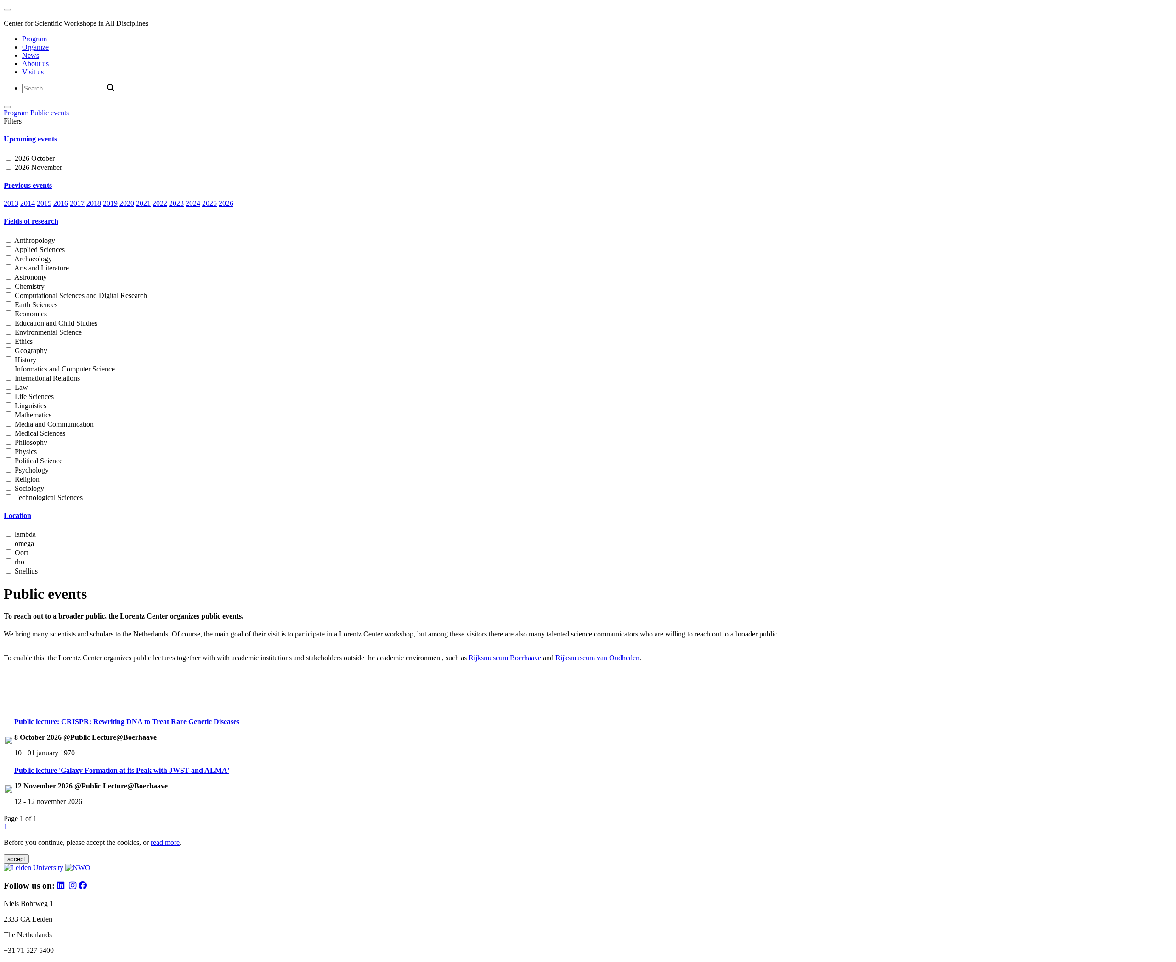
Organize (35, 47)
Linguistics (29, 406)
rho (18, 562)
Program (34, 39)
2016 (60, 203)
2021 (143, 203)
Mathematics (32, 415)
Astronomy (30, 277)
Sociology (28, 488)
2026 (226, 203)
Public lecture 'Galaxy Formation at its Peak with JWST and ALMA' (121, 770)
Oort (20, 553)
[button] (588, 139)
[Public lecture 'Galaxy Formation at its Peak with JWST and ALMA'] (8, 790)
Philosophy (30, 442)
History (24, 360)
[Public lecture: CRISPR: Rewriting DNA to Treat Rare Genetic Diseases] (8, 741)
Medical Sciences (39, 433)
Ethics (23, 341)
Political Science (37, 461)
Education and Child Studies (55, 323)
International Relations (46, 378)
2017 (77, 203)
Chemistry (29, 286)
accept (16, 858)
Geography (30, 350)
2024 (193, 203)
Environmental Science (47, 332)
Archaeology (32, 259)
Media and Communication (53, 424)
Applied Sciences (39, 249)
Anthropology (34, 240)
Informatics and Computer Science (64, 369)
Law (20, 387)
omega (23, 543)
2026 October (34, 158)
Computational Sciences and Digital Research (80, 295)
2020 (126, 203)
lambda (24, 534)
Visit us (33, 72)
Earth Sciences (35, 305)
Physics (25, 452)
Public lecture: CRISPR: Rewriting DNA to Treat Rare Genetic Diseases (126, 722)
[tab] (588, 139)
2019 (110, 203)
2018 (93, 203)
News (30, 55)
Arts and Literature (41, 268)
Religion (26, 479)
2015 (44, 203)
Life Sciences (33, 396)
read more (165, 842)
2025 (209, 203)
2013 (11, 203)
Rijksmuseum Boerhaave (505, 658)
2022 (160, 203)
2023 (176, 203)
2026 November (37, 167)
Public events (49, 113)
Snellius (25, 571)
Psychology (31, 470)
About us (35, 64)
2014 (27, 203)
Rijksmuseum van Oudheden (597, 658)
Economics (30, 314)
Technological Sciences (48, 497)
